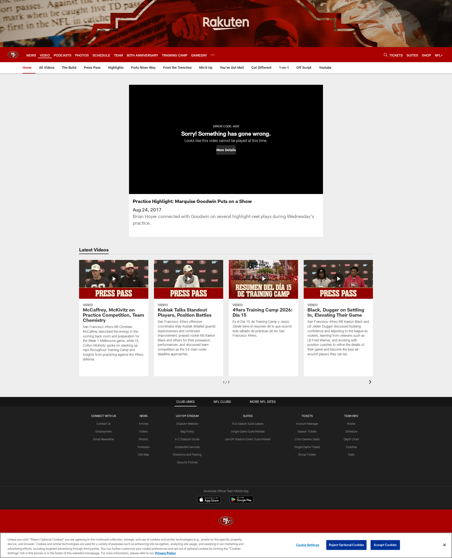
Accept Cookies (385, 545)
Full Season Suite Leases (247, 423)
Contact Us (104, 423)
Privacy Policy (165, 553)
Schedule (351, 431)
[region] (226, 545)
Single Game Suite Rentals (248, 431)
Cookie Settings (307, 545)
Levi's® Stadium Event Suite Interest (248, 439)
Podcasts (143, 447)
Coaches (351, 447)
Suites (248, 415)
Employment (104, 431)
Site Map (143, 454)
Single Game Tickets (307, 447)
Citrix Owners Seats (307, 439)
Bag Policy (187, 431)
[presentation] (371, 382)
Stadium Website (187, 423)
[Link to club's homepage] (13, 54)
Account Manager (307, 423)
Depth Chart (351, 439)
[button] (226, 150)
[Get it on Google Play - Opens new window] (241, 502)
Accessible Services (187, 447)
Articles (143, 423)
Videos (143, 431)
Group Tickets (307, 454)
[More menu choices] (212, 55)
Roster (351, 423)
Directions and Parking (187, 454)
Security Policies (187, 462)
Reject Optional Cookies (346, 545)
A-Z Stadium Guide (187, 439)
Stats (351, 454)
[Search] (385, 55)
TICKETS (307, 415)
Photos (143, 439)
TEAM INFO (351, 415)
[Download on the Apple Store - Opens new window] (209, 500)
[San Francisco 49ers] (226, 521)
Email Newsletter (103, 439)
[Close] (444, 545)
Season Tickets (307, 431)
